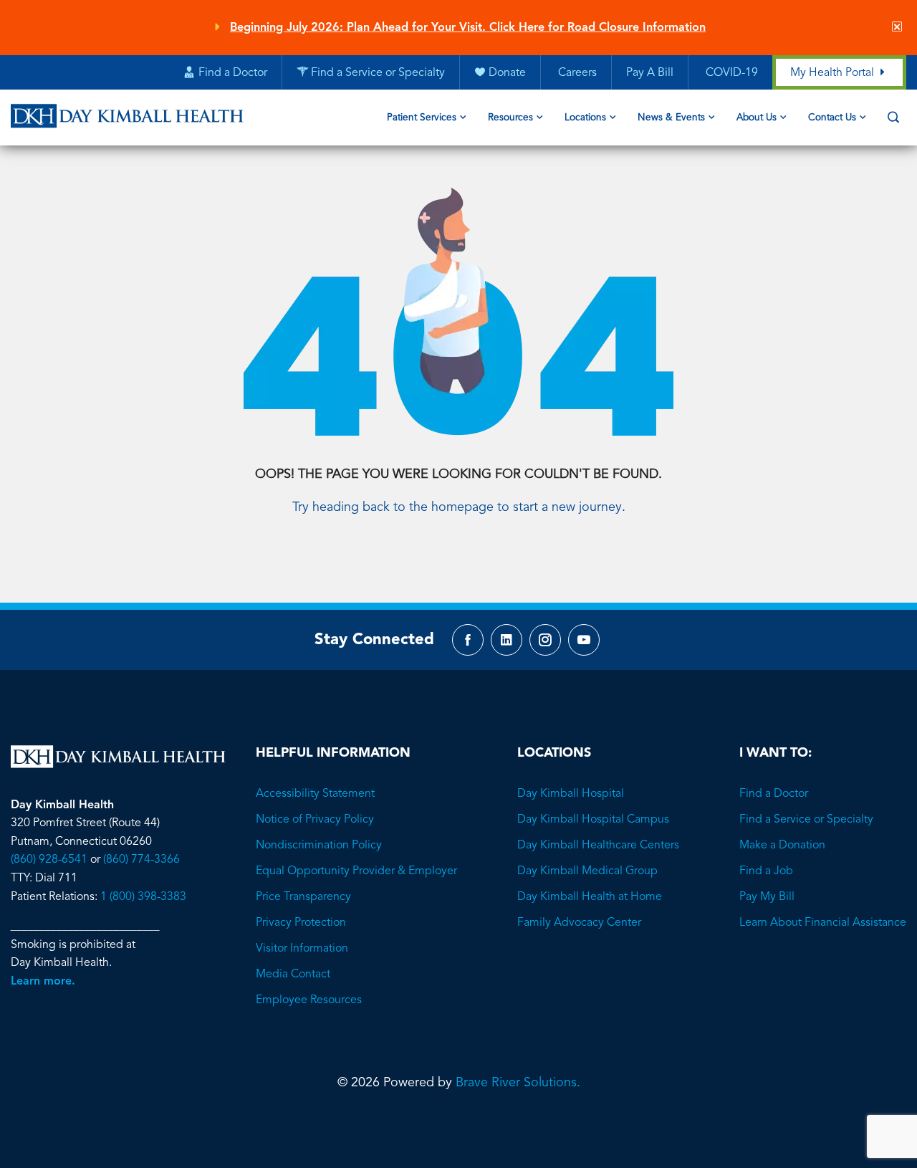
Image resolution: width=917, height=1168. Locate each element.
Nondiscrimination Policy (319, 845)
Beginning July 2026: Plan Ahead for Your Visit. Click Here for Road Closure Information (468, 28)
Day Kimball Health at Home (589, 897)
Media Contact (293, 974)
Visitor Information (302, 948)
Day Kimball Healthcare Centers (598, 845)
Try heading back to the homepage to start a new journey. (458, 507)
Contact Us (832, 118)
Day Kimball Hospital (570, 794)
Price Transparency (303, 897)
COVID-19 (730, 73)
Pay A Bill (649, 73)
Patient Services (421, 118)
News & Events (671, 118)
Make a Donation (782, 845)
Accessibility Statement (315, 794)
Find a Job (766, 871)
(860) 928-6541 (49, 860)
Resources (510, 118)
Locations (585, 118)
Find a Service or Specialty (806, 819)
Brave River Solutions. (518, 1082)
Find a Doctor (773, 794)
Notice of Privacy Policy (315, 819)
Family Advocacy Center (579, 923)
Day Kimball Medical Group (587, 871)
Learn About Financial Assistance (822, 923)
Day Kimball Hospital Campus (593, 819)
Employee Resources (309, 1000)
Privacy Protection (301, 923)
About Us (756, 118)
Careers (576, 73)
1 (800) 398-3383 (143, 897)
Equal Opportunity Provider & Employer (356, 871)
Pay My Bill (766, 897)
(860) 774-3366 (141, 860)
